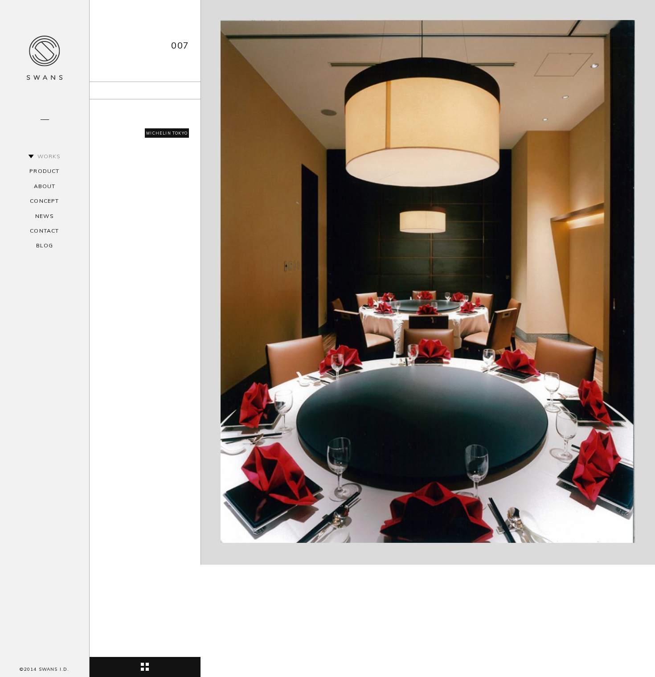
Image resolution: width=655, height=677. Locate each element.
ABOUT (45, 186)
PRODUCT (44, 171)
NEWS (44, 216)
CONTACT (44, 230)
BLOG (44, 245)
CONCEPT (44, 200)
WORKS (49, 156)
